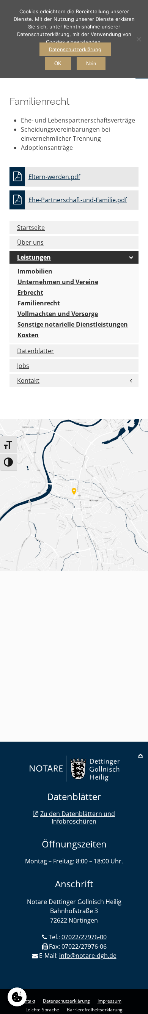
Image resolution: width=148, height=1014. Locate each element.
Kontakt (28, 380)
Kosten (28, 335)
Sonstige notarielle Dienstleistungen (72, 324)
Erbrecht (30, 292)
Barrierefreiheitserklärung (95, 1009)
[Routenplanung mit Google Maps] (74, 495)
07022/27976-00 (84, 937)
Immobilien (34, 271)
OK (57, 63)
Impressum (109, 1001)
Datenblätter (35, 351)
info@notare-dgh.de (88, 955)
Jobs (23, 366)
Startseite (31, 227)
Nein (91, 63)
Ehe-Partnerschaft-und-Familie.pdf (77, 200)
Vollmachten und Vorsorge (57, 314)
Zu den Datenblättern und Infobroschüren (77, 817)
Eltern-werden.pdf (54, 177)
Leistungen (34, 257)
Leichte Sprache (42, 1009)
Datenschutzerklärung (66, 1001)
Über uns (30, 242)
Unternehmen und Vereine (57, 282)
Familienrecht (38, 303)
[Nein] (138, 39)
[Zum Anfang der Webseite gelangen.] (140, 755)
